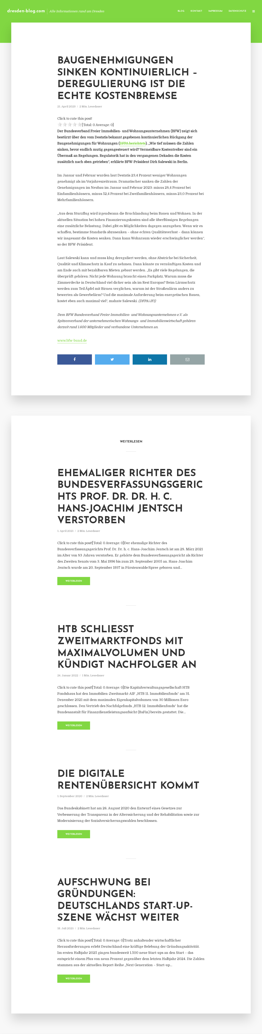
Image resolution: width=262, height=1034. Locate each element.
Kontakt (196, 11)
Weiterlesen (74, 581)
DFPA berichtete (133, 143)
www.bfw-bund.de (72, 340)
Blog (181, 11)
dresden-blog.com (26, 11)
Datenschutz (237, 11)
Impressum (215, 11)
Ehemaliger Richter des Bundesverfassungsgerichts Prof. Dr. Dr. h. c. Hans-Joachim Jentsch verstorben (130, 497)
